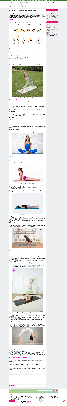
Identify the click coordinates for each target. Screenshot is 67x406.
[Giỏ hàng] (57, 2)
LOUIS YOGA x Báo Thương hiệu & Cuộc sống (52, 18)
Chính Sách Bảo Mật (41, 398)
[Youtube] (13, 401)
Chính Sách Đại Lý (41, 400)
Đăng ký (55, 390)
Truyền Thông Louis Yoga (50, 19)
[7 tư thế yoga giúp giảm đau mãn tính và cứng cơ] (48, 27)
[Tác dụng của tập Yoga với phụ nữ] (48, 25)
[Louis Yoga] (12, 2)
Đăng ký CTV (47, 2)
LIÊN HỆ (50, 4)
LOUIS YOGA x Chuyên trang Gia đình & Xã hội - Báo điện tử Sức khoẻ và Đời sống (52, 16)
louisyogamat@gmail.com (26, 402)
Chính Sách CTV (41, 399)
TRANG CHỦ (11, 4)
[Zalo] (9, 401)
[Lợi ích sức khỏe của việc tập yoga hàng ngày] (48, 35)
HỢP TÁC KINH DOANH (40, 4)
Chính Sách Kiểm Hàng (41, 397)
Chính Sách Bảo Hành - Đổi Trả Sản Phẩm (44, 401)
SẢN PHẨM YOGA (23, 4)
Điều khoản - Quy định (41, 396)
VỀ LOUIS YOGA (16, 4)
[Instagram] (14, 401)
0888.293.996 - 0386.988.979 (30, 400)
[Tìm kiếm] (18, 2)
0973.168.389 (29, 401)
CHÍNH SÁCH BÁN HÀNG (31, 4)
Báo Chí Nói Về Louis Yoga (50, 11)
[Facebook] (11, 401)
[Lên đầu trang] (65, 399)
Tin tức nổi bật (49, 22)
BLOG (46, 4)
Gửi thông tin (11, 385)
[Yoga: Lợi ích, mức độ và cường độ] (48, 33)
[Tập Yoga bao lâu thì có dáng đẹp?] (48, 30)
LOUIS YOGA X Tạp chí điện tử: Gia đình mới (52, 13)
